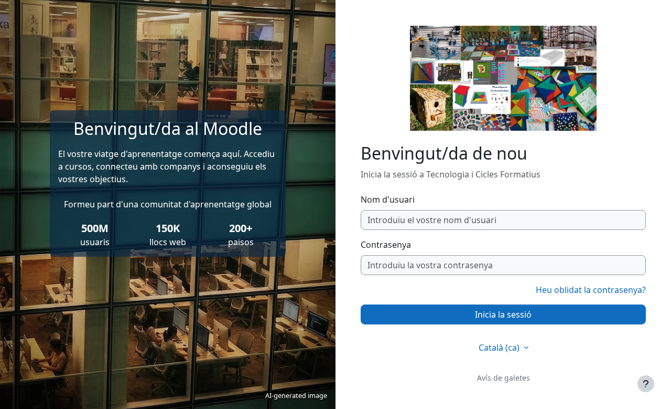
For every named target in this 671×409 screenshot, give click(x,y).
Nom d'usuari (388, 199)
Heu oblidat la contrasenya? (591, 290)
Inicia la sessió (503, 314)
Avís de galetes (503, 378)
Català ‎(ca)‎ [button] (500, 347)
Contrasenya (386, 244)
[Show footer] (645, 383)
